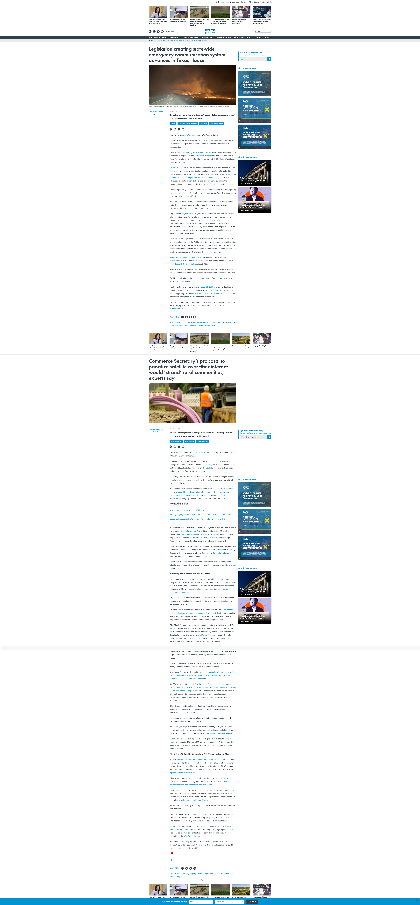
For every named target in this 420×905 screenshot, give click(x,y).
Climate (170, 41)
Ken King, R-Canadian (193, 152)
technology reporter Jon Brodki (194, 800)
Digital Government (190, 37)
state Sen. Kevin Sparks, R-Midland (205, 293)
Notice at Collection (222, 2)
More (267, 37)
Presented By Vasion (247, 210)
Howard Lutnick (214, 461)
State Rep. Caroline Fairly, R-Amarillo (185, 257)
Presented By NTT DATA (247, 183)
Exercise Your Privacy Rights (263, 2)
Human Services (203, 41)
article (176, 452)
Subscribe (170, 32)
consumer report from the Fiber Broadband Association (200, 759)
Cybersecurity (174, 37)
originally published (190, 135)
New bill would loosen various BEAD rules (187, 510)
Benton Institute (219, 553)
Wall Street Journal (192, 836)
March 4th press (208, 635)
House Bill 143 (191, 213)
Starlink (209, 467)
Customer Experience (223, 37)
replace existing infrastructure (182, 772)
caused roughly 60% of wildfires (183, 264)
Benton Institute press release (219, 733)
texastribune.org (176, 308)
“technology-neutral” (189, 531)
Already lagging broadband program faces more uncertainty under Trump (201, 514)
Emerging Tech (206, 37)
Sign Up (252, 901)
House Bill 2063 (206, 286)
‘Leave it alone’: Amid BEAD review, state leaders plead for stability (198, 519)
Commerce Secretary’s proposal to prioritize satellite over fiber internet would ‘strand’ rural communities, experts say (203, 324)
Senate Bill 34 (219, 290)
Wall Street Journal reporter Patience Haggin (200, 534)
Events (259, 37)
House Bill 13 (175, 167)
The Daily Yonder (156, 432)
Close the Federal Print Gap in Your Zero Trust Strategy (253, 206)
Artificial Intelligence (157, 37)
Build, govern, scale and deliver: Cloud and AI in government (255, 179)
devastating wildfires (203, 155)
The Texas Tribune (156, 117)
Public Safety (239, 37)
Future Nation (160, 41)
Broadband (180, 41)
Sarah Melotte (157, 429)
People (249, 37)
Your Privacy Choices (239, 2)
